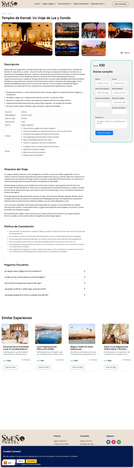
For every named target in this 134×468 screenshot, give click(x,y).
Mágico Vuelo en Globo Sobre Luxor (81, 347)
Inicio (38, 4)
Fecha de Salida (118, 98)
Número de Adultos (102, 98)
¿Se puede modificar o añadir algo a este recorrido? (25, 289)
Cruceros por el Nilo (61, 444)
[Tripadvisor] (119, 442)
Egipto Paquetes (60, 441)
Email (114, 79)
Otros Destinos (64, 4)
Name (97, 79)
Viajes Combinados (81, 4)
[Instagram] (113, 442)
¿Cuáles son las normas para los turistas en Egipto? (24, 277)
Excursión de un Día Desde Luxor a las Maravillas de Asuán (16, 349)
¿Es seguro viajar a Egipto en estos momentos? (23, 271)
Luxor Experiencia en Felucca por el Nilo (47, 347)
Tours (10, 14)
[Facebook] (108, 442)
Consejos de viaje (87, 444)
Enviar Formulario (104, 133)
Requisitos (99, 117)
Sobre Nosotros (97, 4)
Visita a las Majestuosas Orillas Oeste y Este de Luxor (116, 349)
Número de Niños (118, 108)
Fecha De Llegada (102, 89)
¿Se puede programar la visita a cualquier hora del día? (26, 295)
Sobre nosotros (86, 441)
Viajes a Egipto (48, 4)
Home (4, 14)
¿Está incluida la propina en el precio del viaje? (22, 283)
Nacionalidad (117, 89)
